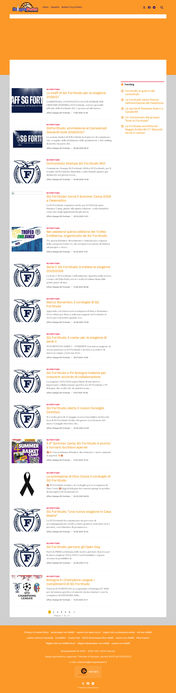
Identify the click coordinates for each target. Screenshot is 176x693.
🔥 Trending (127, 84)
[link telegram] (154, 7)
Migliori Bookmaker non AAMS (93, 643)
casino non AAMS (125, 637)
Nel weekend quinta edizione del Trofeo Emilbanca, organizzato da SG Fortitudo (76, 234)
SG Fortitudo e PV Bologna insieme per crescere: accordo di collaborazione (76, 375)
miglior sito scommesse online (119, 632)
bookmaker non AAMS (62, 632)
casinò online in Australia (40, 637)
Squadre (55, 7)
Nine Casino (142, 637)
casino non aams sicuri (88, 632)
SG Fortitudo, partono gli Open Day (73, 547)
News (45, 7)
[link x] (144, 7)
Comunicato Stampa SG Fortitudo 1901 (75, 163)
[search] (161, 7)
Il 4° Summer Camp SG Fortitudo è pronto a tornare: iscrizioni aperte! (78, 445)
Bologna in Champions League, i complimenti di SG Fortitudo (70, 582)
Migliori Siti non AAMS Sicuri (60, 643)
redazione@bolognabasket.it (92, 662)
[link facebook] (149, 7)
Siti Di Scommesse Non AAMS (97, 637)
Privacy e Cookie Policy (36, 632)
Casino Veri (74, 637)
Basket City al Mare (71, 7)
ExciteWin (60, 637)
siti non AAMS (144, 632)
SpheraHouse (93, 688)
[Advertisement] (88, 39)
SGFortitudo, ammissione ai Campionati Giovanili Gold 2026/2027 (76, 130)
